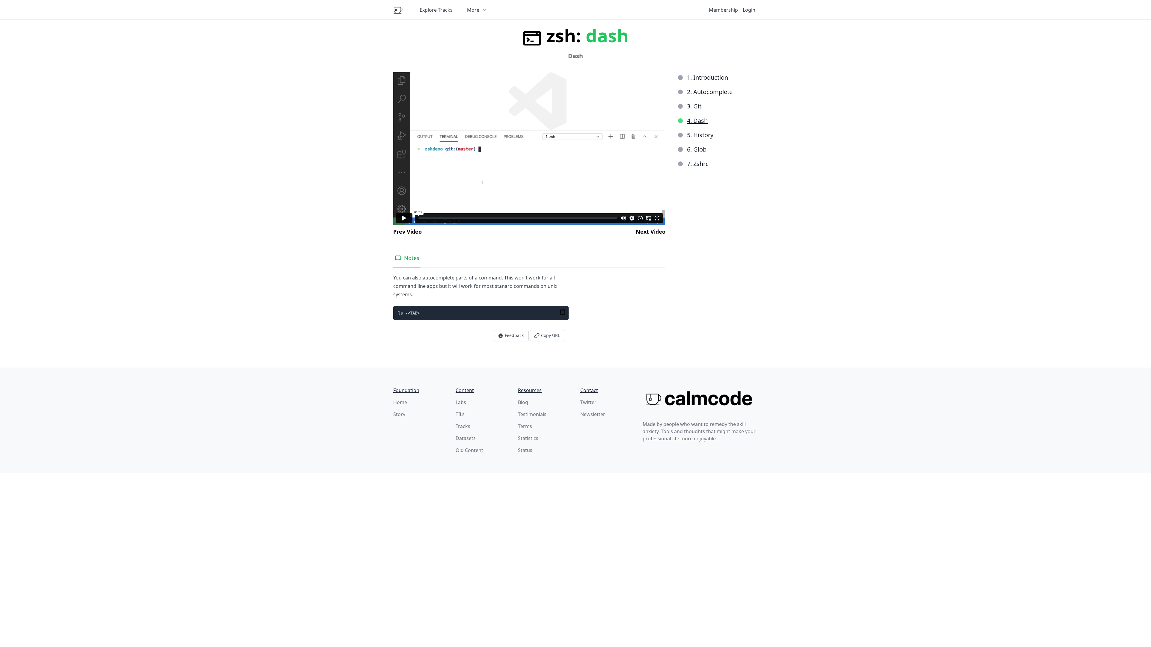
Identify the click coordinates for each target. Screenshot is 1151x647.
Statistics (528, 438)
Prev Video (407, 231)
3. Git (694, 106)
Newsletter (592, 414)
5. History (700, 135)
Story (399, 414)
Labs (461, 402)
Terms (525, 426)
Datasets (466, 438)
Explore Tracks (436, 10)
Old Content (469, 450)
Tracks (463, 426)
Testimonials (532, 414)
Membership (723, 10)
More (473, 10)
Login (749, 10)
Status (525, 450)
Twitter (588, 402)
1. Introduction (707, 77)
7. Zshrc (698, 164)
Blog (523, 402)
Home (400, 402)
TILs (460, 414)
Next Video (650, 231)
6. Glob (696, 149)
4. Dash (697, 121)
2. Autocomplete (710, 92)
